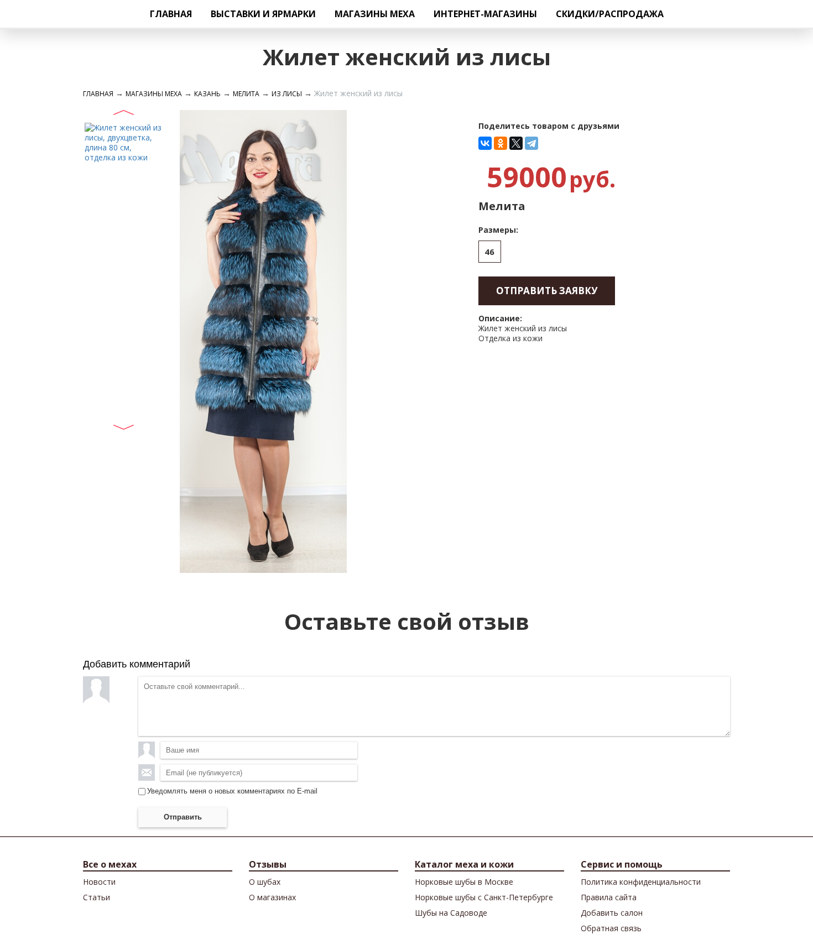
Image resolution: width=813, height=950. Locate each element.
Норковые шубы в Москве (464, 881)
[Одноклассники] (500, 143)
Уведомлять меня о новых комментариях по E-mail (232, 791)
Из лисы (287, 93)
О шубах (264, 881)
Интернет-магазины (485, 14)
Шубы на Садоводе (451, 912)
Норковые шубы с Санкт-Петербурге (484, 897)
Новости (99, 881)
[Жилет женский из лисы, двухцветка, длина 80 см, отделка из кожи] (123, 142)
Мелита (246, 93)
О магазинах (272, 897)
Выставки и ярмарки (263, 14)
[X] (516, 143)
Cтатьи (96, 897)
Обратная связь (611, 928)
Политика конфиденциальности (641, 881)
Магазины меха (375, 14)
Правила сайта (609, 897)
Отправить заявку (546, 290)
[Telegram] (531, 143)
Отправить (183, 817)
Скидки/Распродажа (610, 14)
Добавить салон (612, 912)
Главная (171, 14)
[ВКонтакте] (485, 143)
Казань (207, 93)
